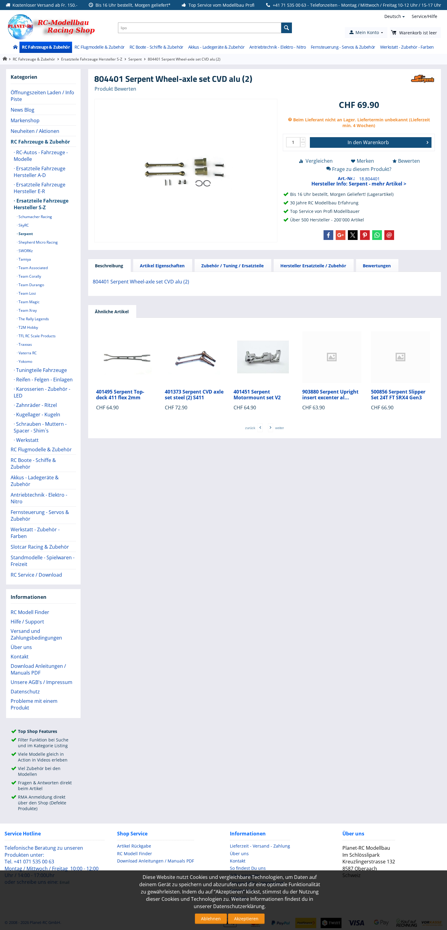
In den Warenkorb (368, 142)
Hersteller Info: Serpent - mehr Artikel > (358, 183)
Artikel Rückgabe (134, 846)
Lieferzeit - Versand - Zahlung (260, 846)
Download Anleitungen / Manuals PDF (38, 669)
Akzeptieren (246, 918)
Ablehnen (211, 918)
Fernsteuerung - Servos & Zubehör (343, 47)
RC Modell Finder (30, 612)
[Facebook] (328, 235)
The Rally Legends (33, 318)
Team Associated (33, 267)
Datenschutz (25, 691)
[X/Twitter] (353, 235)
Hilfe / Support (27, 621)
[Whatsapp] (377, 235)
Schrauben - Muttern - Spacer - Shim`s (40, 427)
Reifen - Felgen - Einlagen (44, 379)
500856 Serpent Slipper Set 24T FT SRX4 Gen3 (398, 395)
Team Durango (31, 284)
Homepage (4, 59)
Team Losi (27, 293)
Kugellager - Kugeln (37, 414)
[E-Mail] (389, 235)
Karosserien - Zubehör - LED (42, 392)
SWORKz (25, 250)
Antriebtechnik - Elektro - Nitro (277, 47)
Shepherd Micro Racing (38, 242)
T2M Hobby (28, 327)
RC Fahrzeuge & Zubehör (46, 47)
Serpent (135, 59)
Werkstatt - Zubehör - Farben (407, 47)
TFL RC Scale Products (37, 335)
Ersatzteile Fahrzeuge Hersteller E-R (39, 188)
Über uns (21, 647)
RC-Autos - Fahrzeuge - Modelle (41, 155)
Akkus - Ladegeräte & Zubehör (216, 47)
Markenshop (25, 120)
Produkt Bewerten (115, 88)
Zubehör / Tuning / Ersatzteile (232, 266)
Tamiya (24, 259)
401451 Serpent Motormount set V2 (257, 395)
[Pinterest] (365, 235)
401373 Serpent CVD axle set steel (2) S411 (194, 395)
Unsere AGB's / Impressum (41, 682)
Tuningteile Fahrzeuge (41, 370)
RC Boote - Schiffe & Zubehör (156, 47)
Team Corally (29, 276)
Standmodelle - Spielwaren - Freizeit (42, 560)
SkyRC (23, 225)
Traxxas (25, 344)
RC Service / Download (36, 574)
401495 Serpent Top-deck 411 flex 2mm (120, 395)
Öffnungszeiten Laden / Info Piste (42, 95)
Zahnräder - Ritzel (36, 405)
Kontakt (20, 656)
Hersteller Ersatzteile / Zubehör (313, 266)
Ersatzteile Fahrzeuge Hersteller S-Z (91, 59)
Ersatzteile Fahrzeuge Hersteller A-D (39, 172)
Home (15, 47)
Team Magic (29, 301)
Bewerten (409, 161)
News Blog (22, 109)
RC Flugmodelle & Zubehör (99, 47)
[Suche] (286, 28)
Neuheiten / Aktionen (35, 131)
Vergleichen (319, 161)
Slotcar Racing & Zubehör (40, 546)
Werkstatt (27, 440)
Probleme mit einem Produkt (34, 704)
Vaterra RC (27, 353)
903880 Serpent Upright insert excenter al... (330, 395)
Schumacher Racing (35, 216)
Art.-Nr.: (346, 178)
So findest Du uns (248, 868)
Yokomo (25, 361)
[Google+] (340, 235)
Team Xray (27, 310)
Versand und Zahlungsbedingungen (36, 634)
